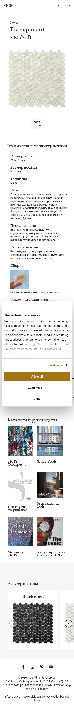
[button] (68, 623)
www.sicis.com (33, 696)
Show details (53, 365)
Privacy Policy (51, 696)
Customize (35, 387)
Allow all (37, 376)
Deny (37, 398)
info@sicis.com (13, 696)
